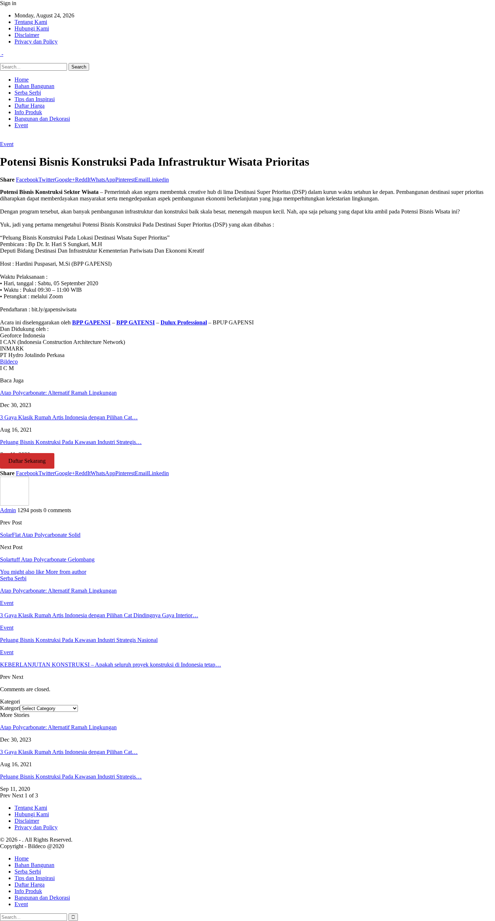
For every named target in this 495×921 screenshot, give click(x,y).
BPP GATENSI (135, 322)
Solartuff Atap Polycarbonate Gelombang (47, 559)
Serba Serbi (27, 93)
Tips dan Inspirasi (34, 99)
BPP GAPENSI (91, 322)
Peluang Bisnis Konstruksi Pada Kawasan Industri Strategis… (71, 776)
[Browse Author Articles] (14, 504)
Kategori (10, 708)
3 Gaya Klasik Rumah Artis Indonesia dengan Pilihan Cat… (69, 752)
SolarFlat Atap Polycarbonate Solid (40, 535)
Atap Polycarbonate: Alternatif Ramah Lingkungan (58, 727)
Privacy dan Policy (36, 41)
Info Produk (28, 112)
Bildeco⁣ (9, 361)
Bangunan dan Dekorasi (42, 119)
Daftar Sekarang (27, 461)
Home (21, 79)
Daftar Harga (29, 106)
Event (21, 125)
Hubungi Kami (31, 28)
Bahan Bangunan (34, 86)
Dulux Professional (184, 322)
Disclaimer (26, 35)
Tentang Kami (30, 22)
